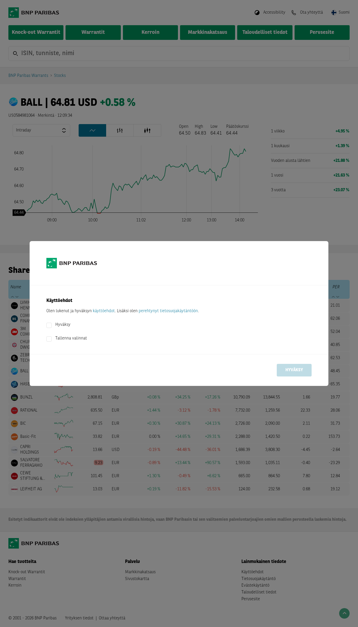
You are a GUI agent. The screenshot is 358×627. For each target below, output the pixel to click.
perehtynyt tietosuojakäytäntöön (168, 311)
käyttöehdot (104, 311)
